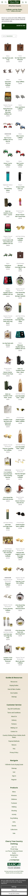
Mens (14, 792)
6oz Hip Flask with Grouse (8, 344)
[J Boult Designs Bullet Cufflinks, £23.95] (20, 409)
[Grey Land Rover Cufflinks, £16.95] (20, 96)
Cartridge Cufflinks (20, 239)
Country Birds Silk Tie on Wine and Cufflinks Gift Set (8, 241)
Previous (1, 6)
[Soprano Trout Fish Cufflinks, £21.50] (20, 569)
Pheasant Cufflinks (8, 584)
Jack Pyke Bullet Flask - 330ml (20, 396)
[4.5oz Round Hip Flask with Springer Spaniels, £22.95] (20, 280)
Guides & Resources (14, 678)
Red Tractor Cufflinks (20, 164)
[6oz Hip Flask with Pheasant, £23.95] (20, 47)
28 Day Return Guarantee (15, 6)
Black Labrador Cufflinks (20, 662)
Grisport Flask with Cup (20, 187)
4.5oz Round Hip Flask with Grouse (8, 498)
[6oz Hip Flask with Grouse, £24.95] (8, 334)
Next (26, 6)
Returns (14, 745)
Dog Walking (14, 818)
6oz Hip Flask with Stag (8, 58)
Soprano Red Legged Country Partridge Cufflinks (20, 555)
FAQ (14, 748)
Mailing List (14, 728)
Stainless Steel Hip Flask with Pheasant (8, 659)
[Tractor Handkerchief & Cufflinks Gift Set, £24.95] (8, 280)
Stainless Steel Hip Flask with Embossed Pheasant (8, 422)
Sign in (14, 776)
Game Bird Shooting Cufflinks (8, 83)
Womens (14, 795)
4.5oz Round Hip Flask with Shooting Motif (20, 632)
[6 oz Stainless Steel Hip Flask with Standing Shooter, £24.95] (8, 461)
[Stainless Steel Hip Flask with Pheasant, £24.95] (8, 649)
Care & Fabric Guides (14, 689)
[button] (14, 26)
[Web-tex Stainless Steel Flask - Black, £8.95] (20, 360)
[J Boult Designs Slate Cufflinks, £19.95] (20, 514)
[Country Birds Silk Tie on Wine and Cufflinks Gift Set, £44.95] (8, 227)
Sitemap (14, 697)
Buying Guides (14, 685)
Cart (14, 772)
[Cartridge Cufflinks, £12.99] (20, 227)
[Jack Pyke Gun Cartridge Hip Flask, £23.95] (8, 621)
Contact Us (14, 731)
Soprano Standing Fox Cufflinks (8, 449)
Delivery (14, 720)
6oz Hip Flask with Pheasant (20, 58)
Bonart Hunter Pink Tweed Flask (20, 215)
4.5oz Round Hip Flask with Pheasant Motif (20, 606)
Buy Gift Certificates (14, 709)
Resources (14, 681)
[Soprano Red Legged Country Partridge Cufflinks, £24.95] (20, 540)
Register (14, 779)
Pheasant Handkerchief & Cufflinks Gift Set (20, 346)
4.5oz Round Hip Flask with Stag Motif (8, 321)
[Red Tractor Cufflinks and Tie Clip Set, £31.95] (8, 125)
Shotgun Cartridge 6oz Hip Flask (20, 267)
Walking (14, 807)
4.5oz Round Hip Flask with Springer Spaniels (20, 294)
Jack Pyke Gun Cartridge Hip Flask (8, 635)
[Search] (5, 2)
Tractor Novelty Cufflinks (8, 609)
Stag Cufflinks (20, 81)
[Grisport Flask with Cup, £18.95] (20, 176)
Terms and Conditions (14, 712)
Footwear (14, 803)
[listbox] (11, 36)
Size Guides (14, 693)
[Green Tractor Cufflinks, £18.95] (8, 152)
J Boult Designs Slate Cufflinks (20, 525)
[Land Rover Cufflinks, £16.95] (8, 255)
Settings (14, 887)
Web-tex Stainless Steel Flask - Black (20, 370)
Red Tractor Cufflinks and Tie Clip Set (8, 139)
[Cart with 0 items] (25, 2)
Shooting (14, 810)
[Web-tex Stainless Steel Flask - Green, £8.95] (8, 385)
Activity (14, 814)
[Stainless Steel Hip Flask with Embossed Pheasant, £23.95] (8, 409)
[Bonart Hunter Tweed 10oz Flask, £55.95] (8, 360)
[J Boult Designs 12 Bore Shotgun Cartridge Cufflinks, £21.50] (8, 540)
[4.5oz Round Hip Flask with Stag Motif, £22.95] (8, 307)
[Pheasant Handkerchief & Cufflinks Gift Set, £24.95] (20, 334)
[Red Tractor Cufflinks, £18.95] (20, 152)
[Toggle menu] (2, 2)
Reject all (14, 890)
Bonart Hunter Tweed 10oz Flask (8, 373)
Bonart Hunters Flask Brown (20, 501)
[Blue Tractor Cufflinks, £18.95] (20, 125)
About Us (14, 716)
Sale (14, 833)
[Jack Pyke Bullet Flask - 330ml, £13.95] (20, 385)
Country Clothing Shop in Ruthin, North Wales (14, 736)
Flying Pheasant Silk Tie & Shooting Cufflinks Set (7, 111)
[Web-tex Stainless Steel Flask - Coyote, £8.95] (8, 202)
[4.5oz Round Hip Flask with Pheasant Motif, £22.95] (20, 596)
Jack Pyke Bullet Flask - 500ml (20, 447)
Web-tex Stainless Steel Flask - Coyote (8, 212)
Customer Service (14, 705)
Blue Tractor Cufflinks (20, 136)
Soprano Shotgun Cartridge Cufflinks (20, 475)
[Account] (22, 2)
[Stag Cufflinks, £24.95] (20, 71)
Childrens (14, 799)
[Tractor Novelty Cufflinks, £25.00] (8, 596)
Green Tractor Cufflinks (8, 164)
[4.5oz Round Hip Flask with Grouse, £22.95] (8, 488)
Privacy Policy (14, 752)
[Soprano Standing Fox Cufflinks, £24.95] (8, 436)
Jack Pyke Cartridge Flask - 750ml (20, 319)
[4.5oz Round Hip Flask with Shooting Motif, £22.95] (20, 621)
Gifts (14, 822)
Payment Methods (14, 741)
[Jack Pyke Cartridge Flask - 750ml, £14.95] (20, 307)
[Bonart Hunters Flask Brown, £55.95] (20, 488)
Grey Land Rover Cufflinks (20, 108)
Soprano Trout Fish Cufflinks (20, 582)
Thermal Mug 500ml (8, 189)
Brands (14, 826)
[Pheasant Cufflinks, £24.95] (8, 569)
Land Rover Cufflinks (8, 266)
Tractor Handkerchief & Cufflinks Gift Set (8, 292)
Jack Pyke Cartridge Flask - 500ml (8, 526)
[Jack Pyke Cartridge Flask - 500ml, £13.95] (8, 514)
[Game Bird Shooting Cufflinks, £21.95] (8, 71)
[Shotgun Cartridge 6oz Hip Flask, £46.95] (20, 255)
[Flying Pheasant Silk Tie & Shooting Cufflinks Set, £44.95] (8, 96)
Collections (14, 829)
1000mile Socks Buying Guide (14, 764)
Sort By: (4, 36)
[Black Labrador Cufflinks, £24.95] (20, 649)
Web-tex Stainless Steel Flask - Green (8, 395)
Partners (14, 724)
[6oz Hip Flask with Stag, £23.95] (8, 47)
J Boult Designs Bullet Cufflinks (20, 420)
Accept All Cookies (14, 893)
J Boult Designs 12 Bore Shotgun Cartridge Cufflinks (8, 553)
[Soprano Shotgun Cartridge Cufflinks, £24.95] (20, 461)
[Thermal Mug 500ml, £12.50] (8, 176)
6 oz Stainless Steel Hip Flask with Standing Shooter (8, 474)
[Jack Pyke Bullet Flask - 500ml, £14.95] (20, 436)
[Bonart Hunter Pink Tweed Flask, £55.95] (20, 202)
